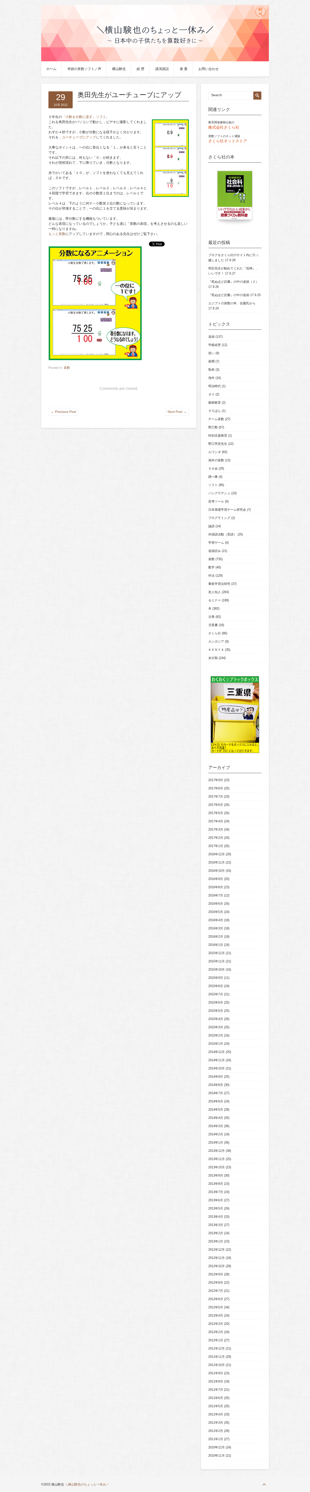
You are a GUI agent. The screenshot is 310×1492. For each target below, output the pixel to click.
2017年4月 (215, 821)
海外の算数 (216, 460)
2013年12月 (216, 1151)
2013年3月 (215, 1225)
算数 (67, 367)
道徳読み (214, 551)
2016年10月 (216, 870)
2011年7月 (215, 1389)
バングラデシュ (219, 493)
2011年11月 (216, 1357)
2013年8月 (215, 1184)
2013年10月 (216, 1167)
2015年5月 (215, 1011)
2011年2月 (215, 1431)
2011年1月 (215, 1439)
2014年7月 (215, 1093)
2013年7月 (215, 1192)
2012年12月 (216, 1249)
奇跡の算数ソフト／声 (84, 69)
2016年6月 (215, 903)
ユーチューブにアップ (79, 137)
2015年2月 (215, 1035)
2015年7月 (215, 994)
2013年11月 (216, 1159)
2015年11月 (216, 961)
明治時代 (214, 386)
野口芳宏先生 (217, 444)
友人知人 (214, 592)
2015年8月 (215, 986)
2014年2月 (215, 1134)
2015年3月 (215, 1027)
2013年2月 (215, 1233)
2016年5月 (215, 912)
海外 (211, 378)
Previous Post (63, 412)
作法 (211, 575)
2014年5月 (215, 1109)
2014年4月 (215, 1118)
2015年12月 (216, 953)
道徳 (211, 336)
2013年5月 (215, 1208)
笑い (211, 353)
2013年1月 (215, 1241)
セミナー (214, 600)
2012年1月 (215, 1340)
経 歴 (140, 69)
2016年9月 (215, 879)
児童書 (213, 625)
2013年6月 (215, 1200)
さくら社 (214, 633)
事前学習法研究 (219, 584)
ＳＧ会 (213, 468)
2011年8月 (215, 1381)
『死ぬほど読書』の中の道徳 (228, 295)
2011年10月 (216, 1365)
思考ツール (216, 501)
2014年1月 (215, 1142)
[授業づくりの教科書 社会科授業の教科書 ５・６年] (235, 197)
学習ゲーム (216, 542)
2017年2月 (215, 838)
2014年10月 (216, 1068)
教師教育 (214, 402)
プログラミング (219, 518)
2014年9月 (215, 1076)
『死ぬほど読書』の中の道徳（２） (233, 281)
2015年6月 (215, 1002)
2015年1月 (215, 1043)
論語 (211, 526)
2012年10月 (216, 1266)
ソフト (213, 485)
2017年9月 (215, 780)
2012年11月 (216, 1258)
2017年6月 (215, 805)
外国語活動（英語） (222, 534)
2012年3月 (215, 1324)
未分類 (213, 658)
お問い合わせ (208, 69)
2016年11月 (216, 862)
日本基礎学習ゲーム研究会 (227, 509)
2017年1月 (215, 846)
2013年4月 (215, 1216)
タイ (211, 394)
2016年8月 (215, 887)
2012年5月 (215, 1307)
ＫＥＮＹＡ (216, 650)
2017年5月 (215, 813)
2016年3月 (215, 928)
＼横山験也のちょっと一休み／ (87, 1484)
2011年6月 (215, 1398)
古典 (211, 617)
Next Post (177, 412)
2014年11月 (216, 1060)
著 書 (183, 69)
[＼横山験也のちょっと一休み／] (155, 60)
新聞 (211, 361)
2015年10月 (216, 969)
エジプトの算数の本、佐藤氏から (232, 303)
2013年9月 (215, 1175)
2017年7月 (215, 796)
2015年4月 (215, 1019)
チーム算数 (216, 419)
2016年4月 (215, 920)
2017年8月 (215, 788)
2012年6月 (215, 1299)
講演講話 (162, 69)
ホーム (51, 69)
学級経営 (214, 345)
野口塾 (213, 427)
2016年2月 (215, 936)
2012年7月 (215, 1291)
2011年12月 (216, 1348)
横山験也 (119, 69)
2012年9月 (215, 1274)
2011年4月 (215, 1414)
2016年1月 (215, 945)
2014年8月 (215, 1085)
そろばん (214, 411)
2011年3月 (215, 1422)
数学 (211, 567)
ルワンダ (214, 452)
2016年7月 (215, 895)
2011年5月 (215, 1406)
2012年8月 (215, 1282)
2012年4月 (215, 1315)
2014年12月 (216, 1052)
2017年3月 (215, 829)
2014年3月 (215, 1126)
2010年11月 (216, 1455)
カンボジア (216, 641)
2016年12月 (216, 854)
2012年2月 (215, 1332)
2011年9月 (215, 1373)
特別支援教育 (217, 435)
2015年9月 (215, 978)
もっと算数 (56, 234)
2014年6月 (215, 1101)
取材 (211, 369)
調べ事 (213, 477)
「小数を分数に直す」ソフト (84, 117)
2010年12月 (216, 1447)
